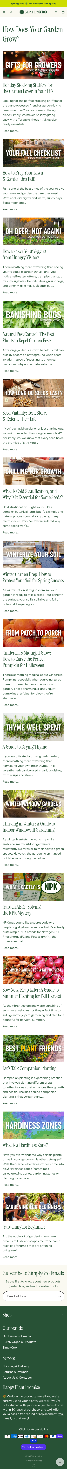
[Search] (10, 12)
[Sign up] (59, 1296)
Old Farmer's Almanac (18, 1336)
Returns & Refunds (15, 1372)
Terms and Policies (33, 1460)
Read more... (11, 131)
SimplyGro (10, 1347)
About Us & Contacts (17, 1377)
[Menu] (3, 12)
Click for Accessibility (33, 1429)
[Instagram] (33, 1465)
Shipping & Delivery (16, 1366)
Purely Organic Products (19, 1342)
